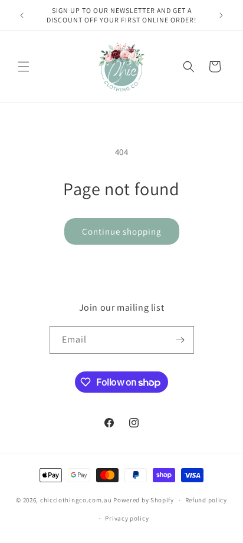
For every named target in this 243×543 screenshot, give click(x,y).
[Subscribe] (180, 340)
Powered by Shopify (143, 500)
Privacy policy (127, 518)
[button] (24, 67)
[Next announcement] (221, 15)
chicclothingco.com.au (76, 500)
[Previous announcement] (22, 15)
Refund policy (206, 500)
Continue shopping (122, 231)
